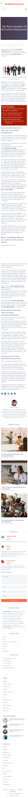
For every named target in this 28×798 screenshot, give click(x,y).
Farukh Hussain (9, 44)
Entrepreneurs (19, 44)
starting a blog (22, 292)
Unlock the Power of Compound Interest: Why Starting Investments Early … (17, 719)
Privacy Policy (6, 651)
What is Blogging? (7, 660)
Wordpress (5, 710)
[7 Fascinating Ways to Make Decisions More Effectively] (14, 505)
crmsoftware (11, 560)
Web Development (7, 705)
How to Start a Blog (7, 663)
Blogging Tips (6, 752)
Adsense (5, 747)
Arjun (8, 546)
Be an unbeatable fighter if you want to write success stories (12, 114)
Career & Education (7, 684)
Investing (5, 689)
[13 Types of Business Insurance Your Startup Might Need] (14, 439)
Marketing (5, 694)
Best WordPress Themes (8, 667)
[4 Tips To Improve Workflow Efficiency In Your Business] (14, 472)
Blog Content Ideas (7, 665)
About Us (5, 637)
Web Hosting (6, 708)
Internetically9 (10, 793)
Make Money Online (7, 692)
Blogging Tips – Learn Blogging (10, 641)
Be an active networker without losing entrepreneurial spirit (13, 118)
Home (4, 648)
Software (5, 702)
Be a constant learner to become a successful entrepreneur (13, 109)
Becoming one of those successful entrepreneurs (14, 121)
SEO (4, 697)
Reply (8, 539)
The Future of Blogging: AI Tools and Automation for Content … (16, 736)
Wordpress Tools (6, 784)
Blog (4, 639)
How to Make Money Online (9, 658)
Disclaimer (5, 646)
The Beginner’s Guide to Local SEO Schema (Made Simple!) (17, 725)
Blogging (5, 681)
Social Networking (7, 700)
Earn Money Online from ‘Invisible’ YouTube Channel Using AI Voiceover (16, 730)
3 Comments (14, 46)
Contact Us (5, 644)
